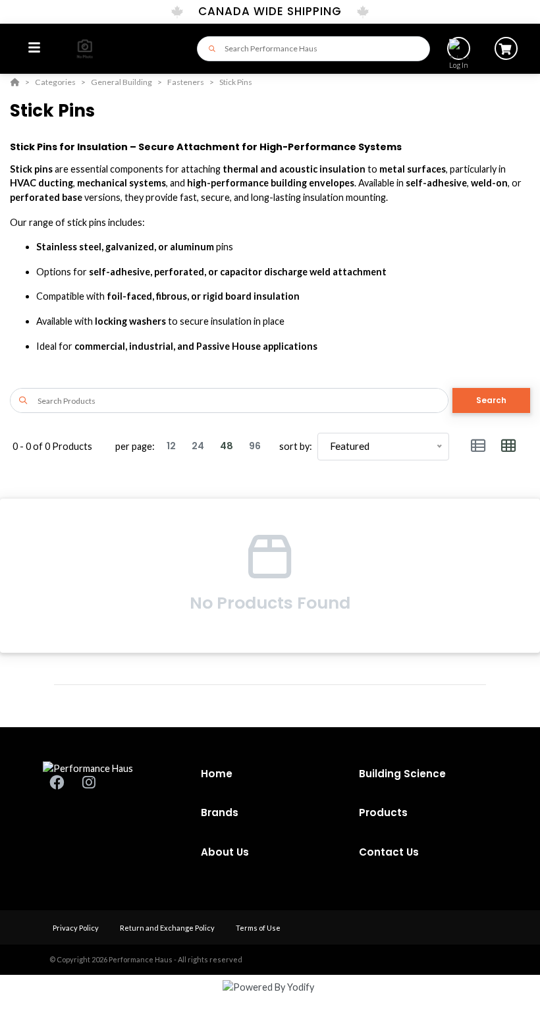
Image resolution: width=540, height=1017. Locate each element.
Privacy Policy (76, 927)
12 (171, 446)
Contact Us (389, 852)
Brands (219, 812)
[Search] (208, 48)
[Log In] (458, 48)
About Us (225, 852)
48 (226, 446)
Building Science (402, 774)
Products (383, 812)
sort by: (295, 446)
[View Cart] (506, 48)
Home (216, 774)
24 (198, 446)
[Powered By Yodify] (270, 998)
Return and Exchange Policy (168, 927)
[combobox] (313, 49)
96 (255, 446)
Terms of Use (258, 927)
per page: (135, 446)
